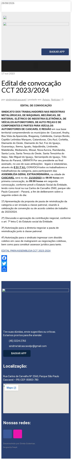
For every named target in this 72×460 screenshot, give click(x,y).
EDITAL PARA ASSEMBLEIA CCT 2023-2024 (26, 250)
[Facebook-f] (59, 8)
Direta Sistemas (27, 443)
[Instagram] (67, 8)
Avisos (46, 99)
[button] (36, 65)
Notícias (55, 99)
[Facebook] (36, 258)
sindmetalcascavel (16, 99)
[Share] (36, 269)
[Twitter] (36, 263)
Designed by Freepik (10, 447)
